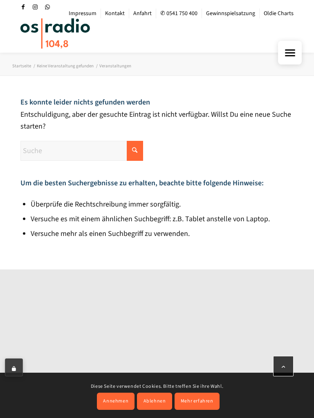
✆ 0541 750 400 (178, 13)
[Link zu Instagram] (35, 7)
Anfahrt (142, 13)
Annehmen (115, 401)
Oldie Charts (279, 13)
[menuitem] (83, 13)
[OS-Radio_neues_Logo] (55, 33)
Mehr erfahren (197, 401)
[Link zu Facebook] (23, 7)
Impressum (82, 13)
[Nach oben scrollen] (283, 366)
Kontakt (115, 13)
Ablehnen (155, 401)
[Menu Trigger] (290, 52)
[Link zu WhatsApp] (47, 7)
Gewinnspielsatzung (230, 13)
